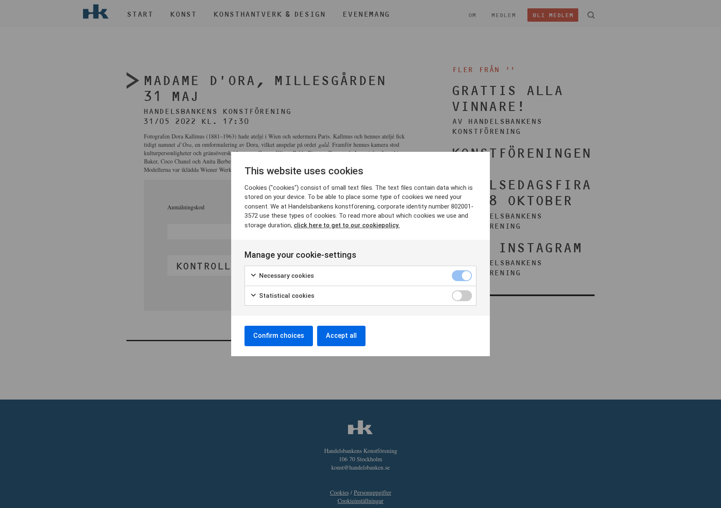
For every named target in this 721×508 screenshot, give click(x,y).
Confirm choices (278, 336)
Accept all (341, 336)
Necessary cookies (285, 275)
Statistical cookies (285, 295)
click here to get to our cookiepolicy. (347, 225)
